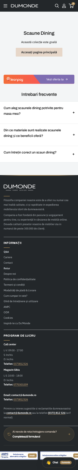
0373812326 (20, 363)
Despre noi (10, 273)
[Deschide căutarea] (57, 6)
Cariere (8, 257)
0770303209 (20, 384)
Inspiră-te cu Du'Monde (17, 323)
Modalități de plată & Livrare (20, 290)
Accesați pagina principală (39, 52)
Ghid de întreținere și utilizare (21, 301)
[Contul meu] (64, 6)
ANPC (7, 306)
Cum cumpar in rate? (15, 295)
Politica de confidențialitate (20, 279)
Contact (8, 262)
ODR (6, 312)
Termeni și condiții (14, 284)
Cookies (8, 317)
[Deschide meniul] (5, 5)
